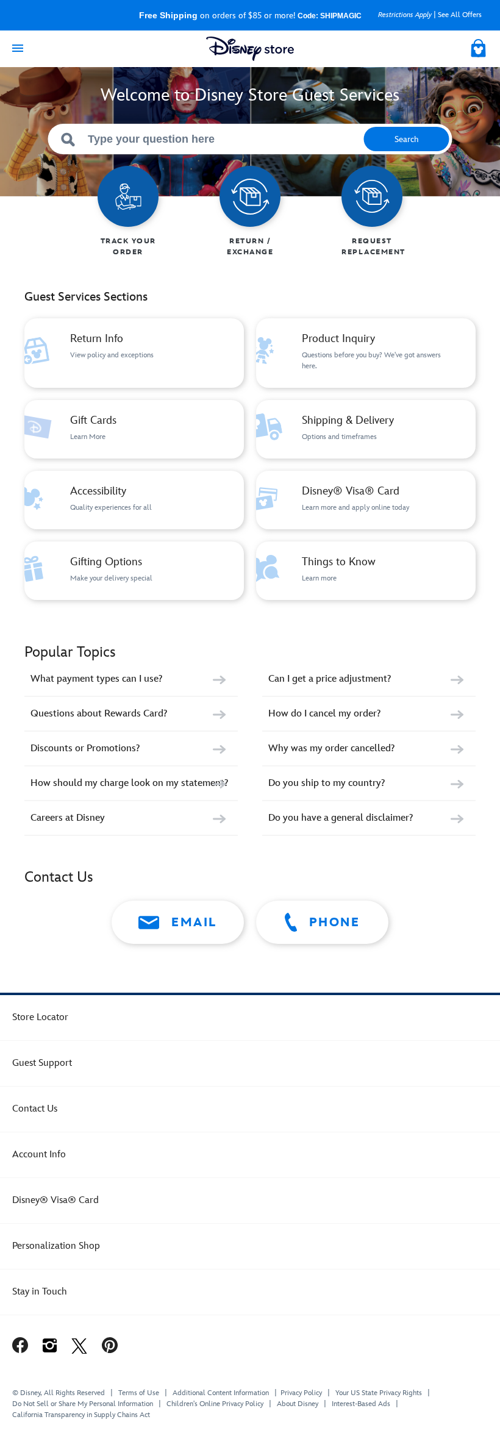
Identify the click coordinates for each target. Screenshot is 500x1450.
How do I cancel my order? (324, 714)
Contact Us (34, 1109)
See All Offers (460, 15)
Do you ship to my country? (326, 783)
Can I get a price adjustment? (329, 679)
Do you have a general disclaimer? (340, 818)
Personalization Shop (56, 1246)
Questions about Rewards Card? (98, 714)
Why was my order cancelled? (331, 748)
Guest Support (42, 1063)
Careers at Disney (67, 818)
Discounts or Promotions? (85, 748)
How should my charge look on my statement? (129, 783)
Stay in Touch (39, 1292)
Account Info (39, 1154)
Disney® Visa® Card (55, 1200)
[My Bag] (479, 46)
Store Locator (40, 1017)
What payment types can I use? (96, 679)
